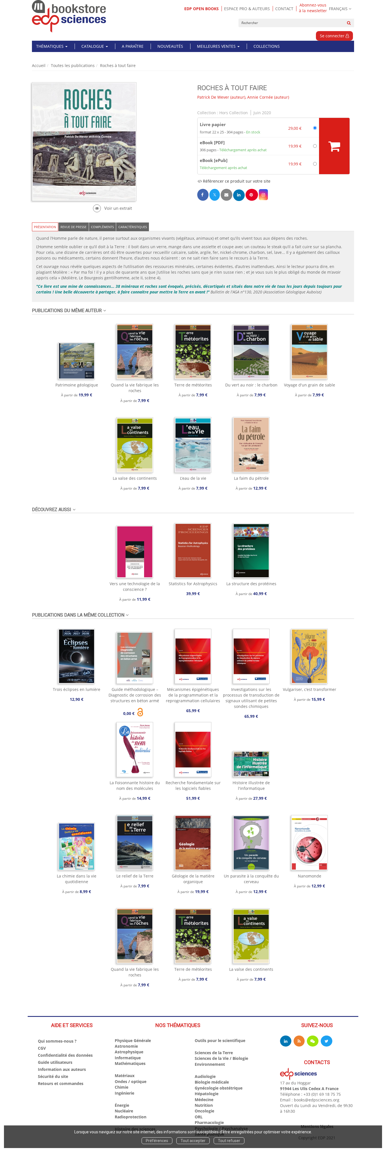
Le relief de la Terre (134, 876)
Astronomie (126, 1046)
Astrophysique (129, 1051)
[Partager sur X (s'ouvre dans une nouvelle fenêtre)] (214, 194)
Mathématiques (130, 1063)
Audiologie (205, 1076)
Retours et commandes (60, 1083)
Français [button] (338, 8)
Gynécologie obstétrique (218, 1088)
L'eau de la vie (193, 478)
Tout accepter (193, 1140)
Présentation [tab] (45, 227)
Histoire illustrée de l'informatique (251, 785)
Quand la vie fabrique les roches (135, 387)
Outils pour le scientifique (220, 1040)
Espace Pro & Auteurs (247, 8)
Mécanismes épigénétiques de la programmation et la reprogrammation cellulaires (193, 695)
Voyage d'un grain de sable (309, 385)
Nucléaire (124, 1111)
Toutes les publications (73, 65)
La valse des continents (135, 478)
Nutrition (204, 1105)
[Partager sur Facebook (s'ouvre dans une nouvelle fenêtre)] (203, 194)
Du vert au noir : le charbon (251, 385)
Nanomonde (309, 876)
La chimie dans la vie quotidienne (76, 878)
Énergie (122, 1105)
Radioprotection (130, 1116)
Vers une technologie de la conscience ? (135, 586)
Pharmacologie (209, 1122)
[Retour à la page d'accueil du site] (69, 16)
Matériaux (125, 1075)
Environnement (210, 1064)
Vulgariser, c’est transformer (309, 689)
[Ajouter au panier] (334, 146)
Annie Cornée (260, 97)
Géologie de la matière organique (193, 878)
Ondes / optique (130, 1081)
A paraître (133, 46)
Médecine (204, 1099)
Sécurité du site (53, 1076)
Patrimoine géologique (76, 385)
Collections (266, 46)
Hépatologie (206, 1093)
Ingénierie (124, 1093)
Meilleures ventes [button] (217, 46)
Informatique (128, 1057)
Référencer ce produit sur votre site (236, 181)
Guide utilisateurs (55, 1062)
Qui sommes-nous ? (57, 1041)
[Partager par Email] (226, 194)
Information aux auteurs (62, 1069)
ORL (199, 1116)
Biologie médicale (212, 1082)
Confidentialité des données (65, 1055)
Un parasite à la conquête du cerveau (251, 878)
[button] (263, 194)
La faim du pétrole (251, 478)
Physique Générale (133, 1040)
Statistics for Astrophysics (193, 583)
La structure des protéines (251, 583)
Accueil (38, 65)
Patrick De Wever (213, 97)
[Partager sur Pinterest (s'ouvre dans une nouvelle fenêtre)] (252, 194)
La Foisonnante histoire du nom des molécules (135, 785)
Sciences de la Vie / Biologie (221, 1058)
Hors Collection (233, 112)
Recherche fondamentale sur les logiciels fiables (193, 785)
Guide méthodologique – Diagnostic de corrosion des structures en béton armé (135, 695)
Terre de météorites (193, 385)
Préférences (157, 1140)
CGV (42, 1048)
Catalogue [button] (93, 46)
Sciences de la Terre (214, 1053)
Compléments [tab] (102, 227)
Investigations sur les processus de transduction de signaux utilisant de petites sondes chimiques (251, 698)
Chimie (121, 1087)
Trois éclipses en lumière (76, 689)
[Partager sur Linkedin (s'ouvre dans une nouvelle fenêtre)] (239, 195)
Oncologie (204, 1111)
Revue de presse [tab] (73, 227)
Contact (284, 8)
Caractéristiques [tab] (132, 227)
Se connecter (333, 35)
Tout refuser (229, 1140)
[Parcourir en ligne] (112, 208)
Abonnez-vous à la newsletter (313, 8)
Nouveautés (170, 46)
